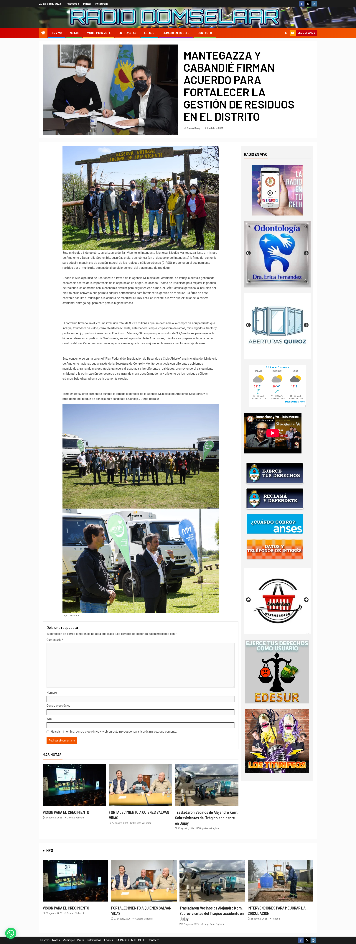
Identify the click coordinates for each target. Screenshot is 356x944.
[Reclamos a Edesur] (277, 671)
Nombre (52, 692)
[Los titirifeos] (277, 740)
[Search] (286, 33)
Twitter (87, 3)
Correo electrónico (58, 705)
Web (49, 719)
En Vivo (57, 33)
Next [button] (306, 253)
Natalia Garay (194, 128)
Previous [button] (248, 253)
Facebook (73, 3)
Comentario (55, 640)
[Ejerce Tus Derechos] (275, 473)
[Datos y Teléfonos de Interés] (275, 549)
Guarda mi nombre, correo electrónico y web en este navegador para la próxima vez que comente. (114, 731)
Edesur (149, 33)
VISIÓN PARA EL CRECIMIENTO (66, 812)
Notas (74, 33)
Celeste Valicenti (76, 817)
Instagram (101, 3)
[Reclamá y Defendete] (275, 498)
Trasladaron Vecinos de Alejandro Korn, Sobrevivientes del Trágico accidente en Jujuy (206, 817)
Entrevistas (127, 33)
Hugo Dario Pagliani (209, 828)
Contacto (204, 33)
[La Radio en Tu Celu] (277, 190)
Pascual (276, 918)
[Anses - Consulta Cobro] (275, 524)
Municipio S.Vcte (99, 33)
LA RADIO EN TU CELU (175, 33)
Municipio (75, 615)
